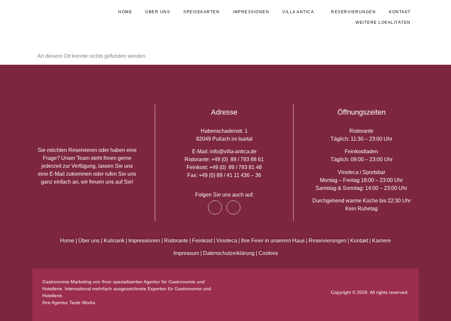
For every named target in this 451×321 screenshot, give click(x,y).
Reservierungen (353, 12)
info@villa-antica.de (233, 151)
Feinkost (202, 240)
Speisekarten (201, 12)
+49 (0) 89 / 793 (229, 167)
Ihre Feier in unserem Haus (273, 240)
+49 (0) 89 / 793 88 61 (237, 159)
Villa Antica (298, 12)
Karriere (381, 240)
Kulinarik (114, 240)
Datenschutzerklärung (229, 253)
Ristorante (176, 240)
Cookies (268, 253)
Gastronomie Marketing (66, 281)
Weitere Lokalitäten (383, 22)
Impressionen (251, 12)
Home (125, 12)
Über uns (157, 12)
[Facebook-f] (215, 207)
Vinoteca (226, 240)
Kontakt (400, 12)
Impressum (186, 253)
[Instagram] (233, 207)
